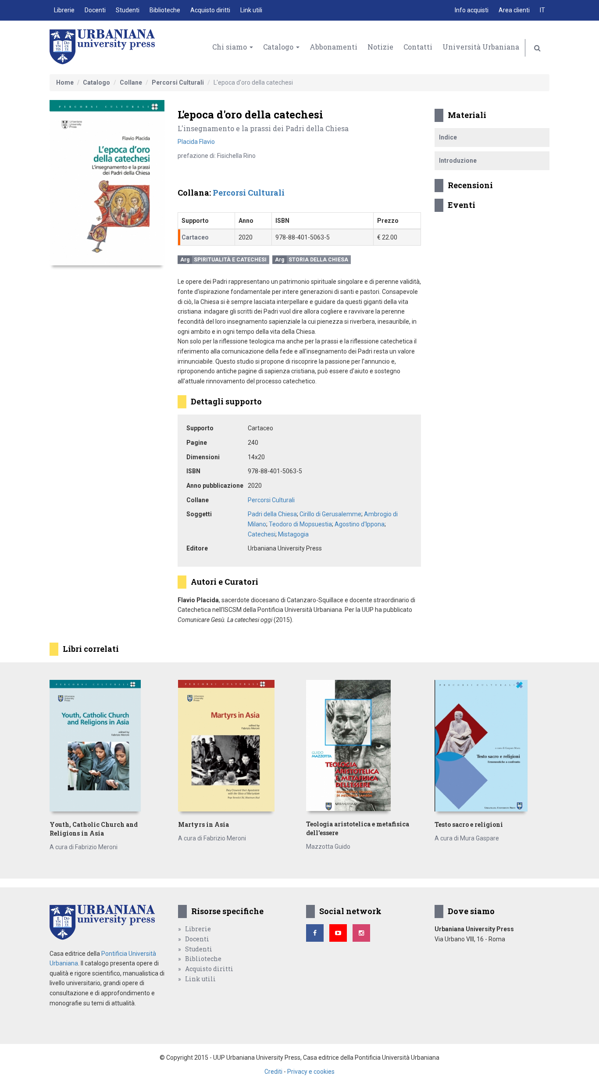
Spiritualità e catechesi (230, 260)
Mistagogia (293, 534)
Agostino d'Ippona (360, 524)
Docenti (95, 10)
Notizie (380, 46)
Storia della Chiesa (318, 260)
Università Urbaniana (480, 46)
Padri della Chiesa (272, 514)
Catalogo (279, 46)
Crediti (273, 1071)
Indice (448, 137)
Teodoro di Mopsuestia (300, 524)
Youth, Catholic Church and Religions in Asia (94, 828)
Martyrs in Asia (203, 824)
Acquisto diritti (210, 10)
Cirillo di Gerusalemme (330, 514)
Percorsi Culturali (178, 82)
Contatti (417, 46)
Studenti (127, 10)
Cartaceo (195, 237)
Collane (131, 82)
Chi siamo (230, 46)
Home (65, 82)
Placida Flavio (196, 141)
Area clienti (514, 10)
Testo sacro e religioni (469, 824)
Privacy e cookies (311, 1071)
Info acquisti (471, 10)
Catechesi (261, 534)
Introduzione (458, 160)
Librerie (64, 10)
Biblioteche (165, 10)
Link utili (251, 10)
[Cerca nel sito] (537, 48)
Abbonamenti (333, 46)
